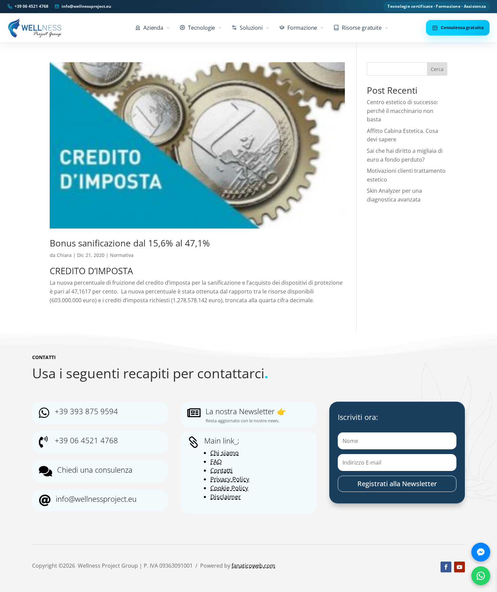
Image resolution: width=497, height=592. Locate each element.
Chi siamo (224, 453)
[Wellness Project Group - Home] (34, 28)
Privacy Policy (229, 479)
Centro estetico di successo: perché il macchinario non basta (402, 110)
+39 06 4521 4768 (31, 6)
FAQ (216, 461)
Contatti (221, 470)
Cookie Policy (229, 488)
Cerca (437, 69)
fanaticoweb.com (253, 565)
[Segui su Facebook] (446, 567)
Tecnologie (201, 27)
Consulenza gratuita (462, 27)
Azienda (153, 27)
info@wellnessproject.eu (86, 6)
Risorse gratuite (361, 27)
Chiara (64, 255)
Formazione (302, 27)
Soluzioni (251, 27)
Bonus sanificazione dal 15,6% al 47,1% (130, 243)
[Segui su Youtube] (459, 567)
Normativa (122, 255)
